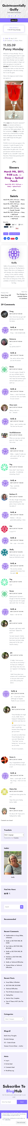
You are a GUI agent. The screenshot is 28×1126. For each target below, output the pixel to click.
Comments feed (10, 1067)
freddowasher (10, 935)
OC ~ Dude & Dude (9, 1042)
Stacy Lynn (13, 405)
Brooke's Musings (9, 1039)
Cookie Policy (7, 1119)
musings (12, 808)
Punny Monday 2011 (14, 233)
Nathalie (8, 957)
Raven (11, 367)
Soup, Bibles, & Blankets (13, 982)
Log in (7, 1060)
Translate (16, 838)
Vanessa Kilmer (10, 965)
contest (6, 233)
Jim (10, 621)
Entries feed (9, 1064)
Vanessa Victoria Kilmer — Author (13, 1046)
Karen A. (12, 757)
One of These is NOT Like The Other (14, 1002)
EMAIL (5, 125)
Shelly (11, 550)
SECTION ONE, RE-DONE (13, 985)
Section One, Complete (12, 998)
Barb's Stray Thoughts (10, 1036)
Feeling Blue (9, 995)
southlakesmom (15, 433)
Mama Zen (13, 789)
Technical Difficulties (17, 962)
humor (15, 28)
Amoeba (5, 66)
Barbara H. (13, 494)
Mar (10, 526)
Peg (10, 464)
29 (8, 40)
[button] (14, 20)
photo (20, 40)
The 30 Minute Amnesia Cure (14, 992)
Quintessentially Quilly (14, 7)
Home (11, 28)
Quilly (14, 262)
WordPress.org (10, 1071)
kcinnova (12, 339)
